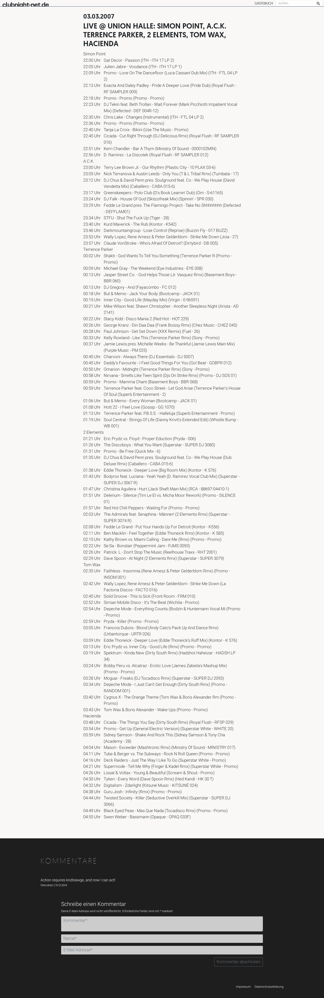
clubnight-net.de (25, 5)
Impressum (243, 986)
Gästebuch (264, 3)
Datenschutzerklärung (269, 986)
